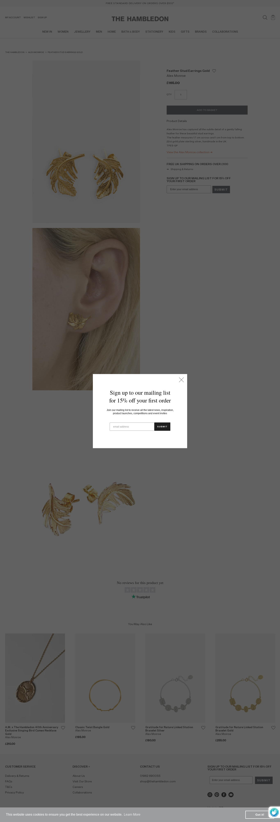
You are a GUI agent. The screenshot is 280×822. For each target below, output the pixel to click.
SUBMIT (162, 426)
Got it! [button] (259, 814)
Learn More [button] (132, 814)
